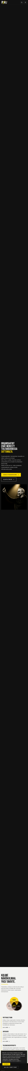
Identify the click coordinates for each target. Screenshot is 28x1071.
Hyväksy (6, 1064)
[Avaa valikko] (25, 2)
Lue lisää (5, 1027)
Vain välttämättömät (10, 1067)
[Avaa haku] (21, 2)
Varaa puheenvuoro (10, 474)
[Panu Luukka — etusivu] (4, 2)
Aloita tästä (7, 479)
